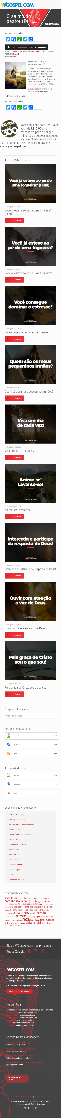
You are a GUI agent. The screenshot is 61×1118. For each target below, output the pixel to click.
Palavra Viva (14, 859)
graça (35, 907)
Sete (11, 874)
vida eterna (46, 923)
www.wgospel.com (27, 1015)
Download (34, 51)
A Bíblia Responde (16, 814)
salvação (36, 920)
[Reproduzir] (9, 47)
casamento (45, 898)
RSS (16, 57)
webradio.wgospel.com (25, 1025)
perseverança (10, 917)
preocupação (32, 917)
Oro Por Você (14, 854)
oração (39, 909)
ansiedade (23, 898)
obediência (31, 910)
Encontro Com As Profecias (20, 834)
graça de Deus (45, 907)
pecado (32, 913)
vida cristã (33, 923)
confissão (8, 904)
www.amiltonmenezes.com (23, 1023)
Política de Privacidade (23, 1097)
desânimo (47, 904)
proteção (49, 917)
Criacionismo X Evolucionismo (21, 824)
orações (21, 912)
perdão (41, 913)
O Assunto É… (15, 849)
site (32, 84)
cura (40, 904)
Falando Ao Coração (17, 844)
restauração (17, 920)
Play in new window (21, 51)
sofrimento (10, 923)
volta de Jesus (16, 926)
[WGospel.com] (17, 4)
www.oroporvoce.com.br (29, 1012)
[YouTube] (32, 1108)
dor (52, 904)
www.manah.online (25, 1020)
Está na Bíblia (15, 839)
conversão (25, 904)
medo (13, 909)
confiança (25, 901)
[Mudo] (36, 47)
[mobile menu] (57, 4)
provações (8, 920)
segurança (48, 920)
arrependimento (34, 898)
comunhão (12, 901)
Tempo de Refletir (16, 880)
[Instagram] (36, 1108)
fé (23, 907)
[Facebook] (28, 1108)
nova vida (22, 910)
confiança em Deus (41, 901)
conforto (16, 904)
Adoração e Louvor (17, 819)
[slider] (42, 47)
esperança (9, 907)
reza (26, 919)
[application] (26, 47)
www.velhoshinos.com (28, 1017)
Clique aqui (32, 89)
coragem (34, 904)
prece (21, 916)
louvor (7, 910)
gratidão (29, 907)
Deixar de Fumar (16, 829)
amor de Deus (12, 898)
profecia (41, 916)
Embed (16, 54)
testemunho (20, 923)
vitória (7, 926)
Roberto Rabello (16, 864)
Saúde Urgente (15, 869)
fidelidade (18, 907)
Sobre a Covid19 (40, 1097)
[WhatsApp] (24, 1108)
